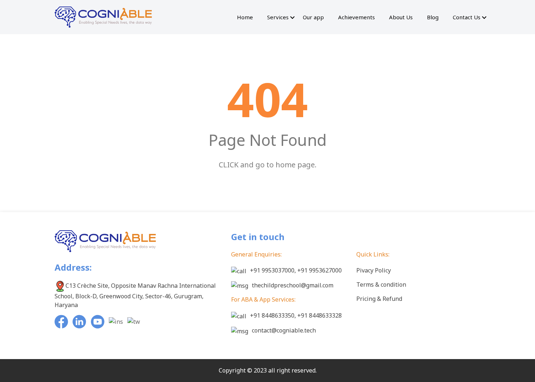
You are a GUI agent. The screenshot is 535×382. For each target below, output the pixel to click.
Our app (313, 17)
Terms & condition (381, 284)
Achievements (356, 17)
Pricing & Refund (379, 299)
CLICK (228, 165)
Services (278, 17)
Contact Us (466, 17)
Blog (433, 17)
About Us (401, 17)
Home (245, 17)
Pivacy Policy (373, 270)
